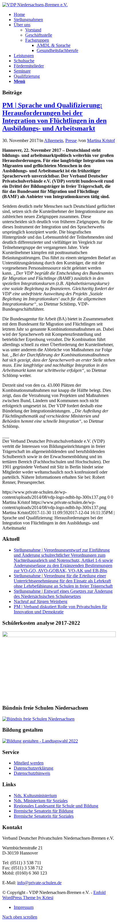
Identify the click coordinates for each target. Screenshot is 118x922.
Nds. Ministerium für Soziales (41, 800)
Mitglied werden (29, 763)
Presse (71, 140)
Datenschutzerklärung (33, 768)
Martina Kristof (101, 140)
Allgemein (53, 140)
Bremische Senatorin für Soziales (44, 816)
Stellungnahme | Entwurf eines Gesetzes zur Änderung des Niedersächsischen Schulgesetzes (63, 594)
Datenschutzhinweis (32, 773)
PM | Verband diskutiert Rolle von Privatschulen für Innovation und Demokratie (60, 609)
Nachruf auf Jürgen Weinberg (40, 601)
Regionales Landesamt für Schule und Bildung (56, 805)
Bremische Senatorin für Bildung (43, 811)
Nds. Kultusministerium (35, 795)
